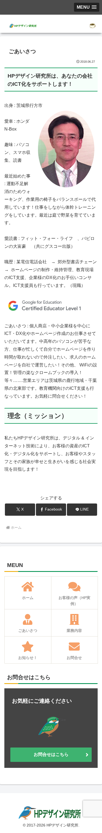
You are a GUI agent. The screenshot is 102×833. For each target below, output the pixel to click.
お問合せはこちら (51, 754)
